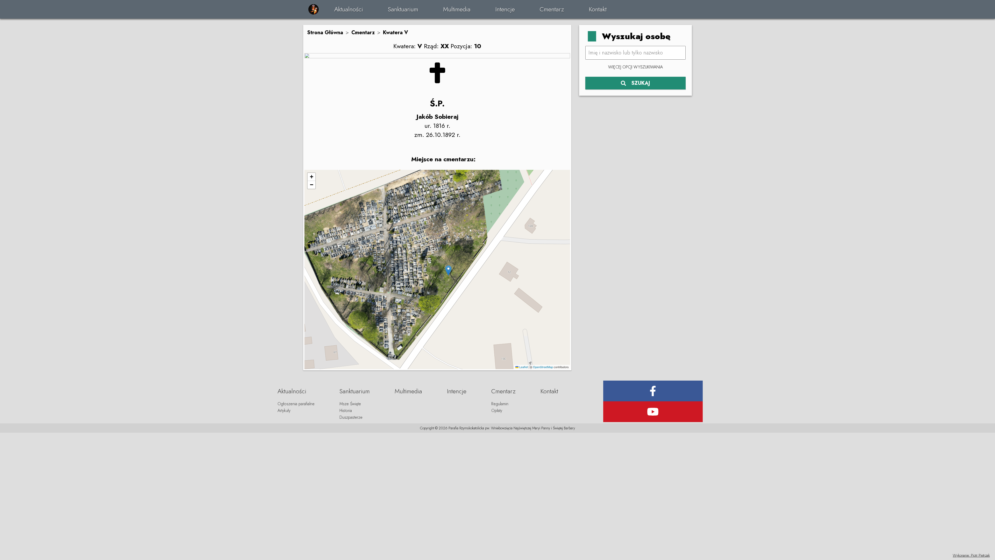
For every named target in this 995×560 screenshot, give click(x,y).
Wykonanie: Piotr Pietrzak (971, 555)
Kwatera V (395, 32)
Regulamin (499, 404)
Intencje (505, 9)
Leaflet (523, 367)
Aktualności (348, 9)
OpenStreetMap (543, 367)
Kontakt (598, 9)
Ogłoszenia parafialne (296, 404)
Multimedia (457, 9)
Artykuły (284, 411)
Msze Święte (350, 404)
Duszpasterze (351, 417)
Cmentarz (552, 9)
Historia (345, 411)
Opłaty (496, 411)
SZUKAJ (640, 83)
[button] (448, 270)
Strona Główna (325, 32)
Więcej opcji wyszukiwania (635, 67)
